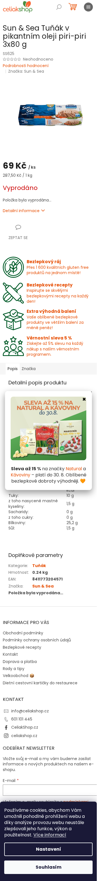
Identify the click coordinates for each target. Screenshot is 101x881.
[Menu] (88, 7)
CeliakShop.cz (24, 727)
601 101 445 (21, 719)
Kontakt (10, 654)
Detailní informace (21, 211)
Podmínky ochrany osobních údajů (37, 640)
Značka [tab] (29, 368)
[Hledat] (59, 7)
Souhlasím (48, 867)
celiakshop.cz (24, 735)
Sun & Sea (43, 586)
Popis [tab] (13, 368)
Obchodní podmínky (23, 633)
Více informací (49, 835)
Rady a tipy (13, 668)
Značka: (26, 71)
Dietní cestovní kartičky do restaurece (40, 683)
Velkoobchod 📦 (18, 675)
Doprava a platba (20, 661)
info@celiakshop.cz (30, 711)
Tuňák (39, 565)
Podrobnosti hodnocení (26, 65)
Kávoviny (20, 475)
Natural (74, 468)
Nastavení (48, 849)
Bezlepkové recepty (22, 647)
